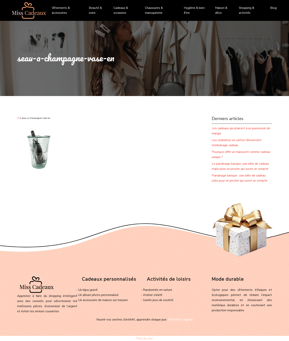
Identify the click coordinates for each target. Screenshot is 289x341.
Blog (273, 8)
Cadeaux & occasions (120, 10)
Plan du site (144, 338)
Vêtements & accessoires (61, 10)
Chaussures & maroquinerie (154, 10)
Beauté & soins (95, 10)
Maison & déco (221, 10)
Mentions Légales (180, 319)
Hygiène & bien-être (195, 10)
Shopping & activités (246, 10)
